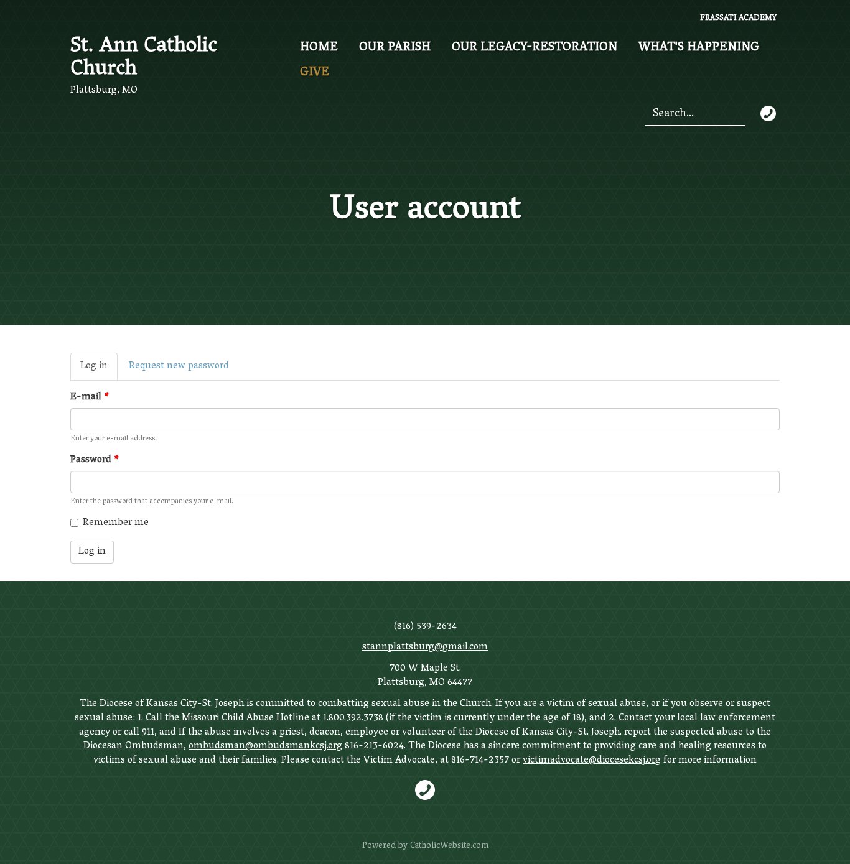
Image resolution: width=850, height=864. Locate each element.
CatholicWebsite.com (449, 846)
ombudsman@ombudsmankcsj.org (265, 746)
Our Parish (395, 48)
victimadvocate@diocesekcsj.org (592, 760)
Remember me (116, 523)
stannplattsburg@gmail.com (425, 647)
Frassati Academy (738, 19)
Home (319, 48)
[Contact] (768, 113)
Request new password (179, 366)
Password (94, 460)
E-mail (90, 398)
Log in (99, 369)
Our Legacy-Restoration (534, 48)
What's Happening (698, 48)
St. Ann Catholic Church (143, 59)
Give (314, 73)
